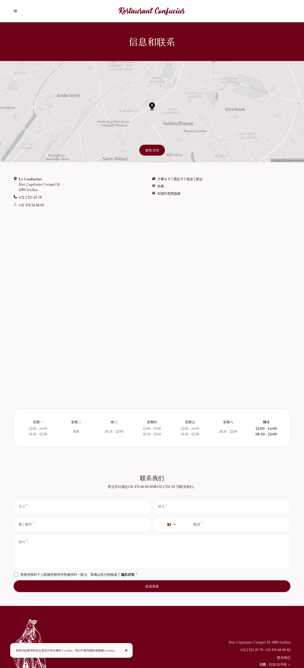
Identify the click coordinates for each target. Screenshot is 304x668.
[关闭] (126, 650)
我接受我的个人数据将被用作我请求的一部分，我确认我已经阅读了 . (78, 574)
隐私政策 (128, 574)
